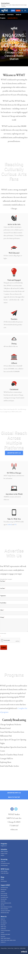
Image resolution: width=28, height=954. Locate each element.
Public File (16, 948)
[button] (22, 10)
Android (9, 525)
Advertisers (10, 14)
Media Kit (18, 14)
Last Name (2, 588)
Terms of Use (10, 948)
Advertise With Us (13, 18)
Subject (2, 610)
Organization (3, 595)
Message (2, 617)
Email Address (3, 603)
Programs (2, 18)
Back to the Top (14, 797)
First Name (2, 581)
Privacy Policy (4, 948)
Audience (2, 14)
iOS (15, 525)
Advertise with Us (14, 453)
